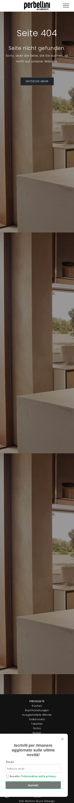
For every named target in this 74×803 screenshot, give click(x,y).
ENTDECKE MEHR (37, 81)
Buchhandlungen (37, 710)
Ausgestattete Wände (37, 715)
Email (10, 762)
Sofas (37, 728)
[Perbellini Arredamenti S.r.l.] (37, 5)
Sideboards (37, 719)
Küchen (37, 706)
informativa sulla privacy (39, 776)
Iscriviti (33, 785)
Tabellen (37, 724)
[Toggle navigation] (66, 5)
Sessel (37, 732)
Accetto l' (32, 776)
